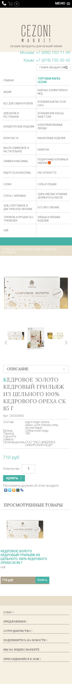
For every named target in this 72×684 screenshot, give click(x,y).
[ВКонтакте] (6, 490)
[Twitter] (10, 490)
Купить (42, 580)
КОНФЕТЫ (9, 252)
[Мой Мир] (18, 490)
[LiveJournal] (22, 490)
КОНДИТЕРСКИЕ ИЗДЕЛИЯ (36, 249)
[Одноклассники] (14, 490)
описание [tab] (17, 369)
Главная (8, 249)
